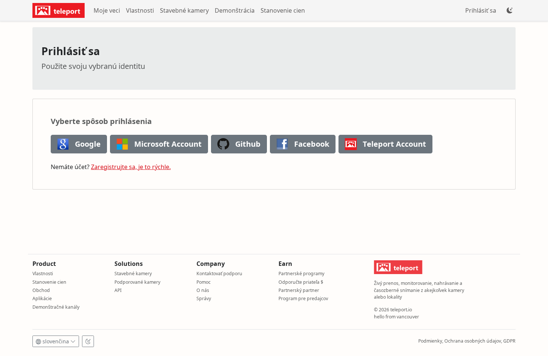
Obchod (41, 290)
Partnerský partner (298, 290)
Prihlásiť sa (480, 10)
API (118, 290)
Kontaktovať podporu (219, 273)
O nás (202, 290)
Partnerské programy (301, 273)
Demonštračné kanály (55, 307)
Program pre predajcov (303, 298)
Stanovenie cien (283, 10)
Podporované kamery (137, 282)
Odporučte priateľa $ (300, 282)
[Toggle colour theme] (510, 10)
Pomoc (203, 282)
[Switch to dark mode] (88, 341)
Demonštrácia (235, 10)
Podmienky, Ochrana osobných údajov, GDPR (467, 341)
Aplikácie (42, 298)
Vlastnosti (140, 10)
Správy (203, 298)
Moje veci (107, 10)
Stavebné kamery (184, 10)
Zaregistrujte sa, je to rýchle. (131, 167)
